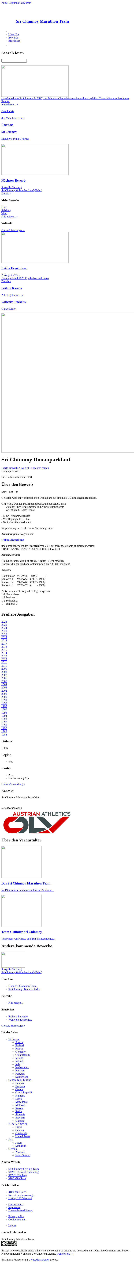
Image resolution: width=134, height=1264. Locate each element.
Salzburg (6, 210)
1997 (4, 706)
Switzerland (21, 1076)
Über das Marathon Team (22, 986)
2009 (4, 668)
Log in (12, 1225)
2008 (4, 671)
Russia (19, 1108)
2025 (4, 624)
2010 (4, 665)
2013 (4, 656)
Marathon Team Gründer (15, 138)
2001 (4, 693)
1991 (4, 725)
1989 (4, 731)
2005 (4, 681)
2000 (4, 696)
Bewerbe (13, 37)
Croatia (19, 1089)
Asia (10, 1139)
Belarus (19, 1083)
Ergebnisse (14, 40)
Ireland (19, 1061)
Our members (15, 1204)
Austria (19, 1042)
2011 (4, 662)
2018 (4, 640)
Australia (20, 1152)
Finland (19, 1045)
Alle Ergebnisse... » (12, 295)
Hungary (20, 1095)
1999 (4, 700)
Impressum (14, 1207)
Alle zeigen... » (9, 216)
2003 (4, 687)
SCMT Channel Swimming (23, 1172)
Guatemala (21, 1133)
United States (22, 1136)
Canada (19, 1130)
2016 (4, 646)
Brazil (18, 1126)
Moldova (20, 1105)
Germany (20, 1051)
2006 (4, 678)
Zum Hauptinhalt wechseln (16, 2)
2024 (4, 627)
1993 (4, 718)
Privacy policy (16, 1216)
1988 (4, 734)
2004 (4, 684)
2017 (4, 643)
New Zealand (22, 1155)
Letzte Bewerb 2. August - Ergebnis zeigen (25, 467)
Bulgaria (20, 1086)
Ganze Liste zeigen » (13, 230)
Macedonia (21, 1101)
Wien (4, 213)
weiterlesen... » (65, 1253)
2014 (4, 653)
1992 (4, 722)
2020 (4, 634)
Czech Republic (24, 1092)
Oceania (12, 1148)
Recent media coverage (21, 1195)
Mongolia (20, 1145)
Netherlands (22, 1067)
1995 (4, 712)
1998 (4, 703)
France (19, 1048)
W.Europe (14, 1039)
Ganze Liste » (9, 308)
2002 (4, 690)
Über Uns (13, 34)
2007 (4, 674)
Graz (4, 207)
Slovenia (20, 1114)
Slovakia (20, 1117)
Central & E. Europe (19, 1079)
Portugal (20, 1073)
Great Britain (22, 1054)
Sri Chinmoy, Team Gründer (24, 989)
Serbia (18, 1111)
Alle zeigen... (15, 1002)
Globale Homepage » (13, 1025)
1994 (4, 715)
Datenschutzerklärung (20, 1210)
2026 (4, 621)
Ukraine (19, 1120)
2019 (4, 637)
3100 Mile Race (17, 1178)
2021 (4, 631)
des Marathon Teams (12, 118)
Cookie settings (16, 1219)
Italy (17, 1064)
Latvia (18, 1098)
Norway (19, 1070)
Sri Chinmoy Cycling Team (23, 1168)
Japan (18, 1142)
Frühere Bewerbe (18, 1016)
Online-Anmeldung (12, 539)
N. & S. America (17, 1123)
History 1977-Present (20, 1198)
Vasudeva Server (40, 1259)
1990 (4, 728)
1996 (4, 709)
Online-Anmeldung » (13, 784)
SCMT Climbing (17, 1175)
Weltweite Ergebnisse (20, 1019)
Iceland (19, 1057)
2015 (4, 649)
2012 (4, 659)
